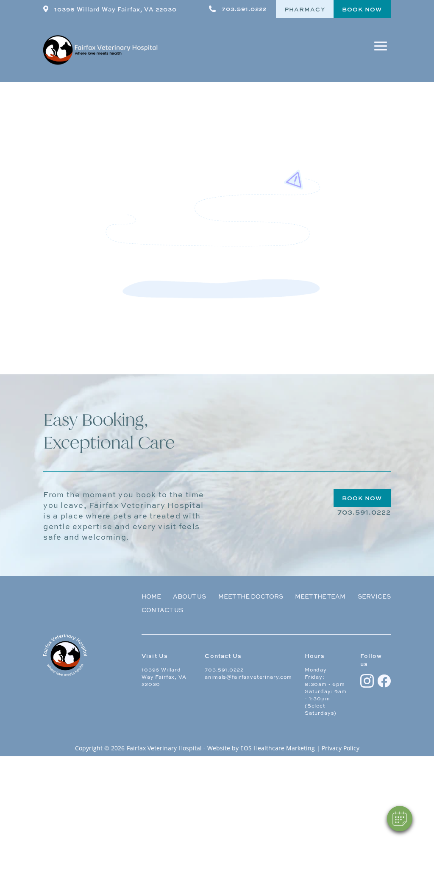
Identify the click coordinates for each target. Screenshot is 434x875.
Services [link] (374, 597)
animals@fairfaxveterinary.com (248, 676)
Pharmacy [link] (304, 9)
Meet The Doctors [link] (250, 597)
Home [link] (151, 597)
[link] (45, 9)
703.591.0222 (224, 669)
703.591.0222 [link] (244, 9)
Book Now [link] (362, 9)
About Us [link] (189, 597)
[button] (380, 50)
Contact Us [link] (162, 610)
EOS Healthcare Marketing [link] (277, 748)
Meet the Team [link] (320, 597)
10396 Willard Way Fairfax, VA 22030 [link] (115, 9)
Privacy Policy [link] (340, 748)
